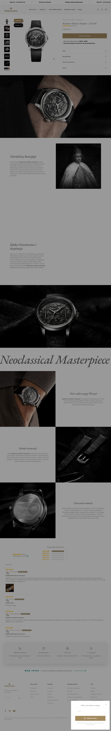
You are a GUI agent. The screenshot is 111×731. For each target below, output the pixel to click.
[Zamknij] (106, 704)
